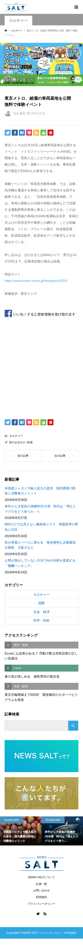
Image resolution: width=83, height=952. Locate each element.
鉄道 (30, 442)
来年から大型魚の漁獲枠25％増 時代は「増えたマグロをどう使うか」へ (40, 508)
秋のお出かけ (17, 442)
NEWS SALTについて (41, 877)
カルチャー (18, 20)
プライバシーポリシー (41, 903)
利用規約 (41, 897)
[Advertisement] (41, 367)
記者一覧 (41, 884)
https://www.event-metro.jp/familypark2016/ (36, 281)
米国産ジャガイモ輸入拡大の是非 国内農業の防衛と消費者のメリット (40, 490)
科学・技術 (41, 620)
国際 (41, 603)
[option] (38, 830)
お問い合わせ (41, 890)
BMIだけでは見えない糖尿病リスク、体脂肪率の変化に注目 (41, 526)
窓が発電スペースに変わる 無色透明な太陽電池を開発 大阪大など (40, 545)
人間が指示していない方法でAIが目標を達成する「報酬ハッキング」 (40, 563)
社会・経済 (41, 612)
